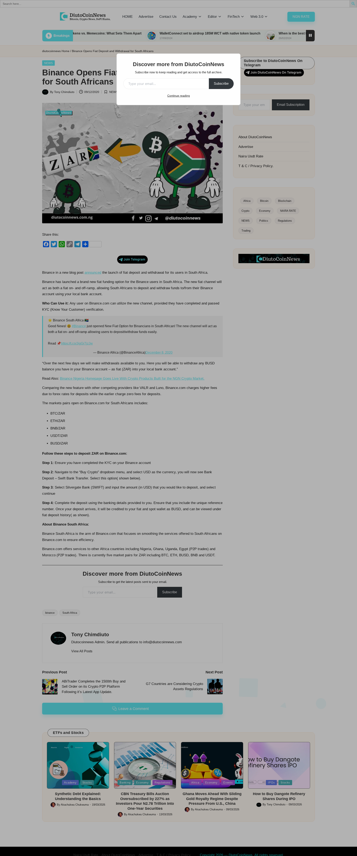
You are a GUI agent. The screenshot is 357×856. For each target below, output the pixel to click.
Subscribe (221, 83)
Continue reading (178, 95)
